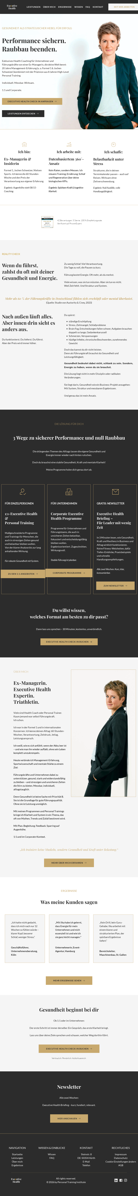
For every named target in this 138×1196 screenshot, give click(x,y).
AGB (120, 1165)
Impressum (121, 1154)
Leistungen (17, 1157)
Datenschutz (120, 1157)
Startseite (17, 1154)
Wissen (52, 1154)
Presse (51, 1161)
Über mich (17, 1161)
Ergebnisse (17, 1165)
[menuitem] (33, 7)
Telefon (86, 1165)
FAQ (51, 1157)
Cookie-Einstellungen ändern (121, 1161)
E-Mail (86, 1161)
